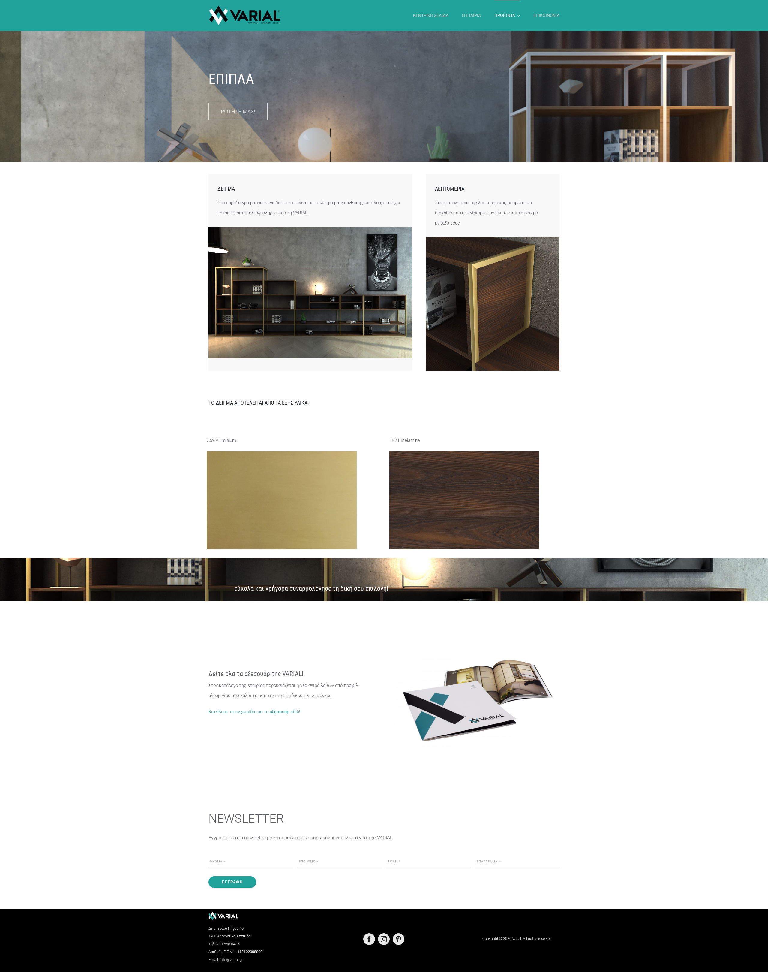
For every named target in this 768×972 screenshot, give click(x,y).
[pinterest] (398, 939)
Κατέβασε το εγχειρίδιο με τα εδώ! (254, 711)
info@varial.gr (231, 959)
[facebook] (369, 939)
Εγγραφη (232, 882)
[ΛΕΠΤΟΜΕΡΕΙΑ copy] (493, 239)
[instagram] (384, 939)
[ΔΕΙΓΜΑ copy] (310, 229)
